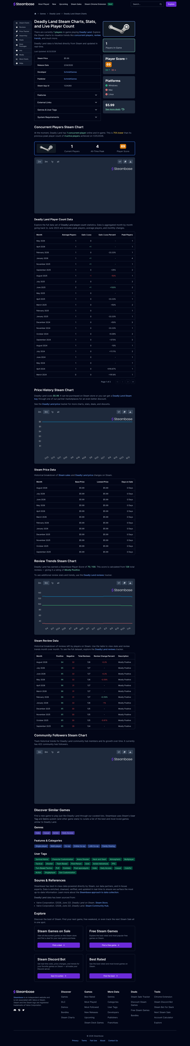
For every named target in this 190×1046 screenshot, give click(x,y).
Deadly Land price (51, 404)
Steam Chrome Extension (95, 4)
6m (46, 412)
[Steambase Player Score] (126, 58)
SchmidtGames (70, 72)
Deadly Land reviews (94, 575)
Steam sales (64, 475)
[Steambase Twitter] (23, 1010)
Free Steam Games (140, 1010)
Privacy (75, 1040)
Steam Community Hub (97, 905)
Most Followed (91, 1007)
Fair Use (93, 1040)
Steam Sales (76, 4)
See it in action (57, 976)
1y (52, 161)
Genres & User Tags (47, 109)
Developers (113, 1012)
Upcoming (63, 4)
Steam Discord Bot (163, 1002)
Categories (113, 1002)
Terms (84, 1040)
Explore (171, 4)
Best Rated (89, 996)
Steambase (18, 997)
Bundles (65, 1012)
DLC (63, 1002)
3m (46, 161)
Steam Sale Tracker (140, 996)
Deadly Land (55, 14)
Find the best (109, 976)
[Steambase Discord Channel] (15, 1010)
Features (41, 95)
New (54, 4)
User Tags (112, 1007)
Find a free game (109, 945)
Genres (111, 996)
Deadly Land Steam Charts (75, 14)
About (102, 1040)
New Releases (91, 1012)
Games (43, 14)
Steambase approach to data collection (99, 892)
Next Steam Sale (162, 1012)
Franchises (113, 1022)
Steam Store (102, 902)
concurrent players (83, 35)
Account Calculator (163, 1017)
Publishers (113, 1017)
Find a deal (57, 945)
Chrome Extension (163, 996)
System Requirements (48, 117)
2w (39, 161)
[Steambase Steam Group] (19, 1010)
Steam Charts (68, 1017)
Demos (64, 1007)
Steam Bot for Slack (164, 1007)
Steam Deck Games (94, 1022)
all (58, 161)
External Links (44, 102)
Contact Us (113, 1040)
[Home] (35, 14)
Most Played (43, 4)
